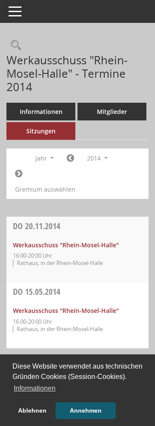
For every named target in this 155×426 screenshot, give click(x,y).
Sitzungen (41, 131)
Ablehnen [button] (32, 410)
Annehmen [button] (86, 410)
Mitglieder (112, 111)
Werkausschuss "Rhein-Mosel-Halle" (66, 245)
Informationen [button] (35, 388)
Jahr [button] (42, 158)
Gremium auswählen (45, 189)
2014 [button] (94, 158)
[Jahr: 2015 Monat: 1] (19, 174)
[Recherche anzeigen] (13, 45)
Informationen (41, 111)
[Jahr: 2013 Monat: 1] (70, 158)
